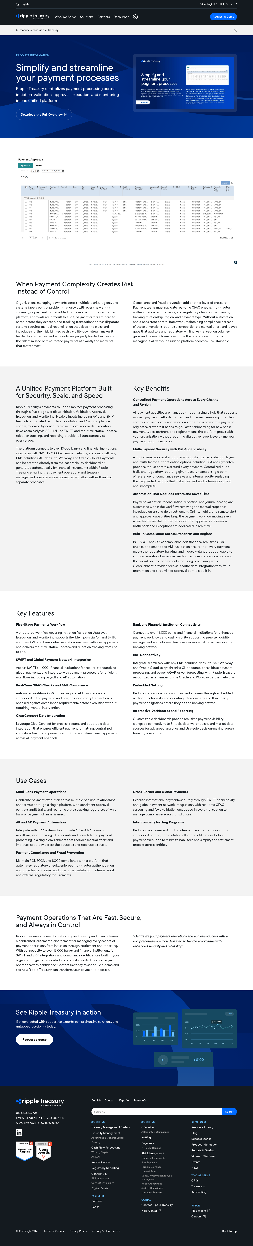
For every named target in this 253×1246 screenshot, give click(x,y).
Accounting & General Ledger (107, 1137)
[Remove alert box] (235, 30)
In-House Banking (151, 1147)
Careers (196, 1216)
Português (140, 1100)
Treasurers (198, 1186)
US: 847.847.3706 (26, 1113)
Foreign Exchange (151, 1166)
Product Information (204, 1144)
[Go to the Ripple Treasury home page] (33, 17)
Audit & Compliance (152, 1187)
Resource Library (202, 1127)
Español (124, 1100)
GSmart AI (148, 1127)
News (194, 1168)
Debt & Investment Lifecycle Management (156, 1177)
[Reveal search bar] (135, 17)
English (96, 1100)
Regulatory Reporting (105, 1168)
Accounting (198, 1192)
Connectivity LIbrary (102, 1182)
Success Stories (201, 1139)
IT (192, 1198)
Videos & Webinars (203, 1156)
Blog (194, 1133)
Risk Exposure (149, 1162)
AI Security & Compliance (155, 1131)
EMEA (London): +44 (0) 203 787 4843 (40, 1118)
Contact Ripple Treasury (157, 1205)
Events (195, 1162)
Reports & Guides (202, 1150)
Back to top (229, 1231)
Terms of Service (54, 1231)
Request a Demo (223, 16)
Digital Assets (99, 1188)
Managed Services (151, 1192)
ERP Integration (100, 1178)
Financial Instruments (153, 1158)
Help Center (226, 4)
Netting (146, 1137)
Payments (147, 1143)
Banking (95, 1142)
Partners (96, 1201)
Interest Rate (148, 1171)
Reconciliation (100, 1162)
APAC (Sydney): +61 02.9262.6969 (37, 1123)
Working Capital (100, 1152)
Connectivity (99, 1174)
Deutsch (110, 1100)
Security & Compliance (105, 1231)
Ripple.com (198, 1210)
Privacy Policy (78, 1231)
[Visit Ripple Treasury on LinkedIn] (21, 1133)
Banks (95, 1207)
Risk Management (152, 1153)
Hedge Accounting (151, 1183)
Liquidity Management (105, 1133)
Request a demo (34, 1039)
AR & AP (96, 1156)
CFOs (194, 1180)
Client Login (206, 4)
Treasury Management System (110, 1127)
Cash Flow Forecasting (105, 1147)
